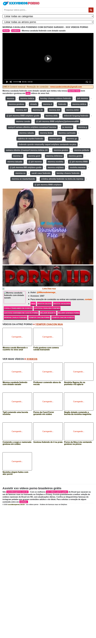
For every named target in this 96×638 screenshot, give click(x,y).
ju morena (67, 127)
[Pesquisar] (91, 9)
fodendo (62, 104)
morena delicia (27, 98)
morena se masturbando (23, 179)
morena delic (52, 116)
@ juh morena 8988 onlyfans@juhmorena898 (57, 121)
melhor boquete (48, 313)
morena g (82, 127)
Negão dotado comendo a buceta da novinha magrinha (77, 413)
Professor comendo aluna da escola (47, 383)
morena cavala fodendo (15, 318)
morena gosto (75, 156)
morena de (38, 110)
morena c (17, 156)
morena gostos (61, 150)
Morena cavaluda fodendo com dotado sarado (15, 383)
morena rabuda (26, 133)
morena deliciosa (54, 156)
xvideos (16, 31)
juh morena (82, 98)
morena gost (34, 156)
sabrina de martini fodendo (30, 139)
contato (88, 299)
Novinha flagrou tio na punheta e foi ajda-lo (74, 383)
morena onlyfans (56, 167)
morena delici (72, 110)
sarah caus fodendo (41, 173)
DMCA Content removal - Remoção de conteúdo (25, 87)
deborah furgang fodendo (76, 116)
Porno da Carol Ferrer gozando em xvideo (43, 413)
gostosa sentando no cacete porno (21, 313)
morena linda (46, 133)
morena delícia (79, 104)
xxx (28, 93)
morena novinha (55, 162)
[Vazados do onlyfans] (48, 226)
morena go (72, 139)
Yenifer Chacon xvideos (63, 318)
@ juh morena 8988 (78, 162)
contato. (23, 502)
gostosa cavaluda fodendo (47, 308)
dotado (33, 104)
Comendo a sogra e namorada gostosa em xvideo (17, 443)
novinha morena (77, 167)
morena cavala (23, 121)
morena (10, 98)
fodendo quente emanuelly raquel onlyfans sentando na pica (47, 144)
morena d (47, 104)
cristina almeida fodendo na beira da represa (62, 179)
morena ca (20, 173)
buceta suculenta (62, 304)
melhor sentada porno (68, 313)
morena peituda (81, 150)
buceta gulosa (44, 304)
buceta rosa (74, 91)
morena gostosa (16, 104)
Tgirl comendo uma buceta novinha (15, 413)
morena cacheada (67, 133)
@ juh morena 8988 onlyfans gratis (22, 116)
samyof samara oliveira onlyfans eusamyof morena (32, 127)
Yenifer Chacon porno (39, 318)
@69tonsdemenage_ (46, 292)
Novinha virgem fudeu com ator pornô (15, 473)
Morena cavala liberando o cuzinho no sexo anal (15, 349)
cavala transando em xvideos (18, 308)
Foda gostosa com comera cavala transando (46, 349)
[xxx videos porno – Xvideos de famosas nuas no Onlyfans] (21, 3)
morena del (21, 110)
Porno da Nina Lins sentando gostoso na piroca (78, 443)
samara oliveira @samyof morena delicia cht (27, 150)
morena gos (55, 139)
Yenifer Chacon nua (49, 324)
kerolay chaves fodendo (68, 173)
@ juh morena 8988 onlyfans (48, 185)
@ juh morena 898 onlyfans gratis (26, 167)
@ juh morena (35, 162)
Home (6, 31)
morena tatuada (14, 162)
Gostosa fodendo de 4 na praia (47, 442)
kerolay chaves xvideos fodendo (55, 98)
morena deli (54, 110)
